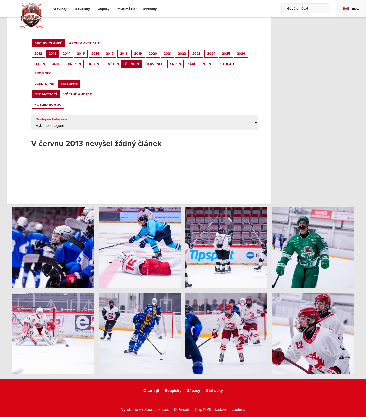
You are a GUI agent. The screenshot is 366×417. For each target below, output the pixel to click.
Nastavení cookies (229, 409)
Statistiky (214, 390)
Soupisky (173, 390)
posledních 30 (47, 105)
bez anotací (45, 94)
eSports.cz (151, 409)
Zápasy (193, 390)
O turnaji (151, 390)
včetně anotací (78, 94)
